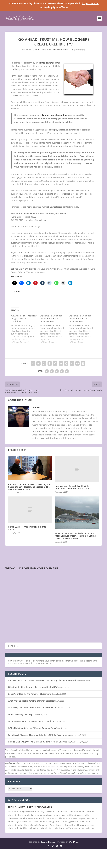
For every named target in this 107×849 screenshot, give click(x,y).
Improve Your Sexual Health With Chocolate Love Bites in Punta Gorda (73, 487)
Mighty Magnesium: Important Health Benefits (30, 721)
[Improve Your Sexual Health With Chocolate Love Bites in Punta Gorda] (77, 469)
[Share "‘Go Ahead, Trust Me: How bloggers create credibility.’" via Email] (77, 363)
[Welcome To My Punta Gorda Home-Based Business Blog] (54, 329)
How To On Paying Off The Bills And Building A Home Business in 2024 (41, 741)
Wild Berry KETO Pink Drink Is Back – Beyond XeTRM (33, 707)
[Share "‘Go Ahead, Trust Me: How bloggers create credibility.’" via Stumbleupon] (72, 363)
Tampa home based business (57, 115)
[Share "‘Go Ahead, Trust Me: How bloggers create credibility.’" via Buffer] (66, 363)
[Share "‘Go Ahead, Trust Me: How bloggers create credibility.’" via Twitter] (38, 363)
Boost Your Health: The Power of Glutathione (29, 694)
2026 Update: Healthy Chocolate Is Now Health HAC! (33, 687)
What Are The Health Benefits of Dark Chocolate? (31, 701)
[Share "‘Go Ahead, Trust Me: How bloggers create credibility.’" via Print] (83, 363)
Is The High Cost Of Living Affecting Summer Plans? (32, 728)
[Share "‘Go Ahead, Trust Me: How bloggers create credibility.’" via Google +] (44, 363)
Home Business (60, 49)
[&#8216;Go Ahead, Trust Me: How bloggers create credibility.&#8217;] (25, 329)
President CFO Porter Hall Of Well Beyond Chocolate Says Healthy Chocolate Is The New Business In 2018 (29, 487)
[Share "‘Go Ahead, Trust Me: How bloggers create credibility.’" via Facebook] (33, 363)
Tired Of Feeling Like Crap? (20, 714)
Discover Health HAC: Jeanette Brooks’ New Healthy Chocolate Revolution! (43, 680)
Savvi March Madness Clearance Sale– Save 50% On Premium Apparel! (41, 735)
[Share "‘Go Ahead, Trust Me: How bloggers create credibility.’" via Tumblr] (49, 363)
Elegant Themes (48, 842)
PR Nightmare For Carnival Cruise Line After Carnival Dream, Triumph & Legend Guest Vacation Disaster (75, 536)
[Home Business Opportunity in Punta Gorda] (30, 509)
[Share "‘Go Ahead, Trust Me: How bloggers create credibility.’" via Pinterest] (55, 363)
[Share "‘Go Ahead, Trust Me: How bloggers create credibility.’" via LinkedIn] (61, 363)
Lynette (35, 49)
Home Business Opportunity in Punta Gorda (27, 528)
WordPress (73, 842)
